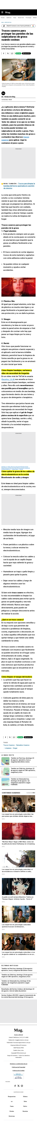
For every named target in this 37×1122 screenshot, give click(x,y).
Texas (14, 17)
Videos (25, 1096)
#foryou (13, 466)
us (12, 1101)
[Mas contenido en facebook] (15, 1086)
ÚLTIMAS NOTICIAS (9, 965)
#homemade (20, 468)
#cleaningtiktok (5, 469)
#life (15, 468)
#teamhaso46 (5, 468)
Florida (2, 17)
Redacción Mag (9, 97)
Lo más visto (7, 755)
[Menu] (3, 12)
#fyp (9, 466)
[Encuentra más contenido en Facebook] (3, 53)
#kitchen (11, 468)
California (8, 17)
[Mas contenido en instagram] (22, 1086)
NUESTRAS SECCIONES (18, 1092)
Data (25, 1101)
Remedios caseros (22, 745)
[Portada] (18, 1033)
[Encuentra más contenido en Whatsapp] (12, 53)
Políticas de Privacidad (18, 1067)
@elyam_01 (4, 466)
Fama (11, 1106)
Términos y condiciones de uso (18, 1064)
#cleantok (27, 468)
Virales (11, 1111)
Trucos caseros (9, 745)
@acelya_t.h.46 (8, 379)
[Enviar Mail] (2, 96)
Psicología (28, 17)
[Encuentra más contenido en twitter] (8, 53)
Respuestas (12, 1096)
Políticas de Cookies (18, 1070)
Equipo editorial (18, 1034)
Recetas (25, 1111)
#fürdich (22, 466)
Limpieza (8, 748)
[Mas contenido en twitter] (18, 1086)
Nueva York (21, 17)
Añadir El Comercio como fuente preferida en (19, 25)
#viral (26, 466)
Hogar (15, 748)
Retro (25, 1106)
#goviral (17, 466)
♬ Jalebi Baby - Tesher (16, 469)
